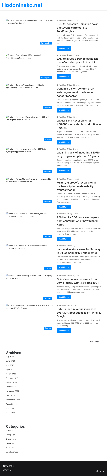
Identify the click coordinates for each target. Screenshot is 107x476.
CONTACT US (8, 466)
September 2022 (13, 400)
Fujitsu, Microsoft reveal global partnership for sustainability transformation (76, 186)
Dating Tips (10, 435)
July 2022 (10, 408)
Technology (10, 448)
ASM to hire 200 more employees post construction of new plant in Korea (78, 221)
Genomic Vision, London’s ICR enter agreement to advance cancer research (75, 92)
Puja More (62, 20)
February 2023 (12, 378)
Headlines (10, 443)
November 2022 (12, 391)
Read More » (64, 48)
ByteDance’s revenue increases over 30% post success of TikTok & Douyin (79, 313)
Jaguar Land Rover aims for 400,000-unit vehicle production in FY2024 (79, 124)
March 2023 (11, 374)
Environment (11, 439)
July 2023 (10, 357)
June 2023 (10, 361)
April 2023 (10, 369)
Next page (94, 341)
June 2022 (10, 413)
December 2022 (12, 387)
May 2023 (10, 365)
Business (9, 430)
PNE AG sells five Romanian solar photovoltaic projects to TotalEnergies (77, 27)
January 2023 (11, 382)
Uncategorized (12, 452)
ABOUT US (7, 470)
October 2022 (11, 395)
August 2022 (11, 404)
